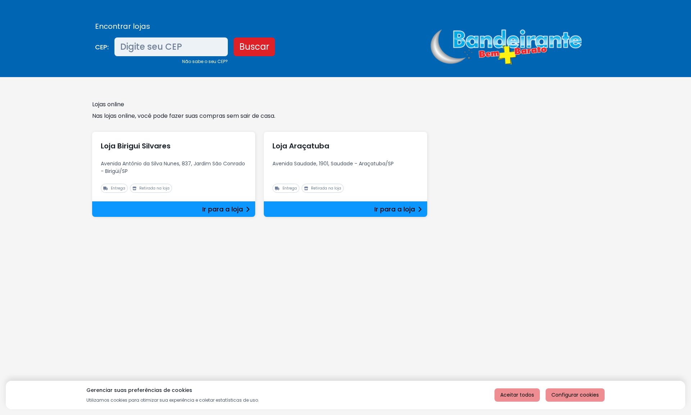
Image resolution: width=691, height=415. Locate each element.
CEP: (102, 47)
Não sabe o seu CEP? (205, 61)
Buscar (254, 47)
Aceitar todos (517, 394)
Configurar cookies (575, 394)
